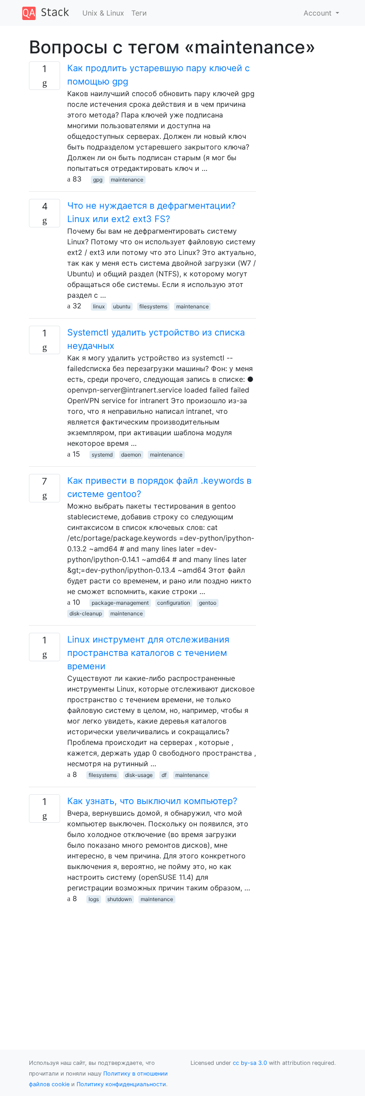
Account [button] (319, 12)
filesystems (153, 306)
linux (99, 306)
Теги (139, 12)
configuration (173, 602)
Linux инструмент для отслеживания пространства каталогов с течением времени (148, 652)
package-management (120, 602)
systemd (102, 454)
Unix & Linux (103, 12)
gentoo (207, 602)
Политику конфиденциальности (121, 1084)
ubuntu (121, 306)
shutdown (119, 899)
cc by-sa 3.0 (250, 1063)
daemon (131, 454)
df (164, 775)
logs (94, 899)
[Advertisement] (142, 966)
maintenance (127, 179)
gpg (97, 179)
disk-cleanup (85, 613)
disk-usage (139, 775)
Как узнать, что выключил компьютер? (152, 801)
